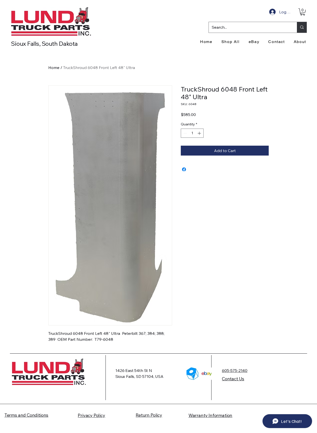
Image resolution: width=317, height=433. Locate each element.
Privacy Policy (91, 415)
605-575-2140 (234, 370)
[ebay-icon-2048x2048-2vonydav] (207, 373)
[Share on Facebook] (184, 169)
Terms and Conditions (26, 415)
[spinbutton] (192, 133)
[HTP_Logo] (192, 373)
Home (53, 67)
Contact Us (233, 379)
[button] (302, 12)
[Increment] (200, 133)
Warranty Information (210, 415)
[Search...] (302, 27)
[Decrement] (185, 133)
